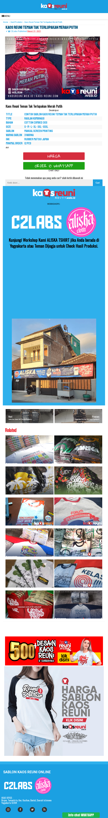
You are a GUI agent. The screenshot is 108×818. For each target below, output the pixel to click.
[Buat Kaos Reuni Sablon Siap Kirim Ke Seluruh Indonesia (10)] (29, 511)
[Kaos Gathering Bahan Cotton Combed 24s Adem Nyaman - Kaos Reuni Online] (29, 604)
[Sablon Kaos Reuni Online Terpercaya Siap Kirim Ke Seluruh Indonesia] (78, 542)
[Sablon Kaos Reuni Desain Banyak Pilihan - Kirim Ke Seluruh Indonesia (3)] (29, 542)
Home (5, 22)
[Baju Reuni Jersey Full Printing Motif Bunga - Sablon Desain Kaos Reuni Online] (78, 480)
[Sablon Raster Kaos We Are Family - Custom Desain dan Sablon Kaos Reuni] (29, 573)
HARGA (54, 156)
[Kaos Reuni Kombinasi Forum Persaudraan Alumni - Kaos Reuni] (78, 511)
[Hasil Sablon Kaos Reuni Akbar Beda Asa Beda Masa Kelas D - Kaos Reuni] (78, 573)
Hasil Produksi (16, 22)
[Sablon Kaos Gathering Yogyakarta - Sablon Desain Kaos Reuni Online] (29, 480)
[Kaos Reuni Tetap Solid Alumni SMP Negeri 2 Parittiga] (78, 604)
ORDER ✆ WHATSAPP (54, 165)
